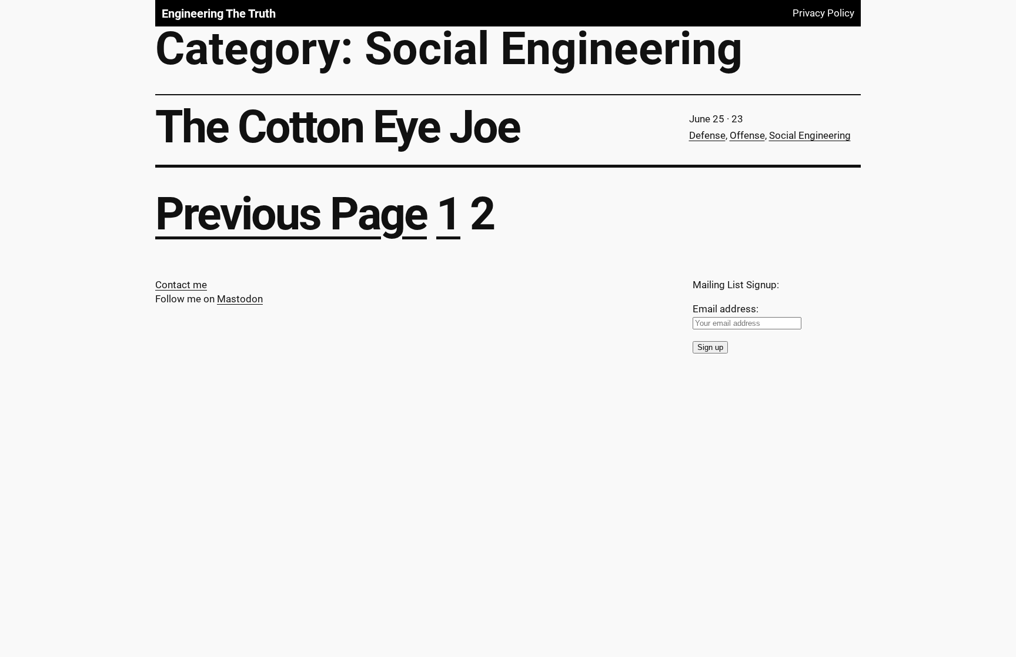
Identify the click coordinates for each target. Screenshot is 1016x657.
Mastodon (240, 299)
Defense (707, 135)
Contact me (181, 285)
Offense (747, 135)
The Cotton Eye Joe (337, 127)
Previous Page (291, 214)
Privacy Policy (823, 13)
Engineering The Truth (219, 13)
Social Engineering (810, 135)
